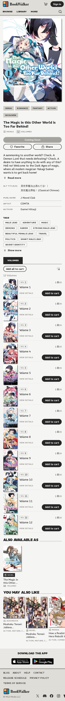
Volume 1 (25, 287)
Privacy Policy (39, 678)
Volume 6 (25, 394)
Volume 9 (25, 458)
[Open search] (60, 11)
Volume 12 (25, 522)
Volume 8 (25, 437)
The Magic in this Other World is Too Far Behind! (10, 581)
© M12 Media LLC (12, 697)
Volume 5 (25, 373)
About (17, 673)
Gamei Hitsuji (28, 209)
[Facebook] (51, 696)
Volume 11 (25, 501)
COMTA (25, 203)
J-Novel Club (28, 197)
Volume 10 (25, 479)
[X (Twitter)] (38, 696)
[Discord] (45, 696)
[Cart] (45, 4)
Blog (6, 673)
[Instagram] (58, 696)
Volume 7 (25, 415)
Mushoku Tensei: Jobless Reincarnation (12, 626)
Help (27, 673)
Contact (39, 673)
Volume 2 (25, 308)
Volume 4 (25, 351)
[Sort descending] (58, 268)
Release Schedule (15, 678)
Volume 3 (25, 330)
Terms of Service (14, 683)
